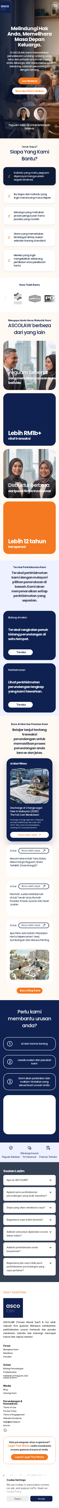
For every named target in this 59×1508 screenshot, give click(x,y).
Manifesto (8, 1353)
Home (6, 1292)
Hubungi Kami (10, 1393)
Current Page (19, 1292)
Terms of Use (9, 1407)
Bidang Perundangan (13, 1368)
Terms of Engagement (14, 1414)
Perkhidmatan (10, 1372)
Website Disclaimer (12, 1418)
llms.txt (6, 1425)
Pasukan (7, 1356)
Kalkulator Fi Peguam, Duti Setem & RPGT (16, 1377)
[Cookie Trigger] (5, 1430)
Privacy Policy (10, 1411)
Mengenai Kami (10, 1349)
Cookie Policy (14, 1491)
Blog (5, 1389)
